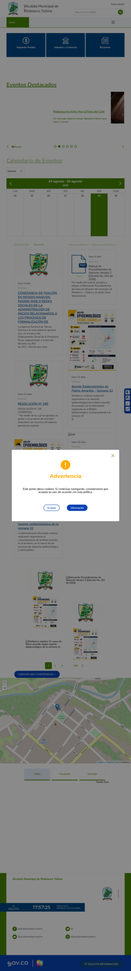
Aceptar (51, 507)
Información (77, 507)
